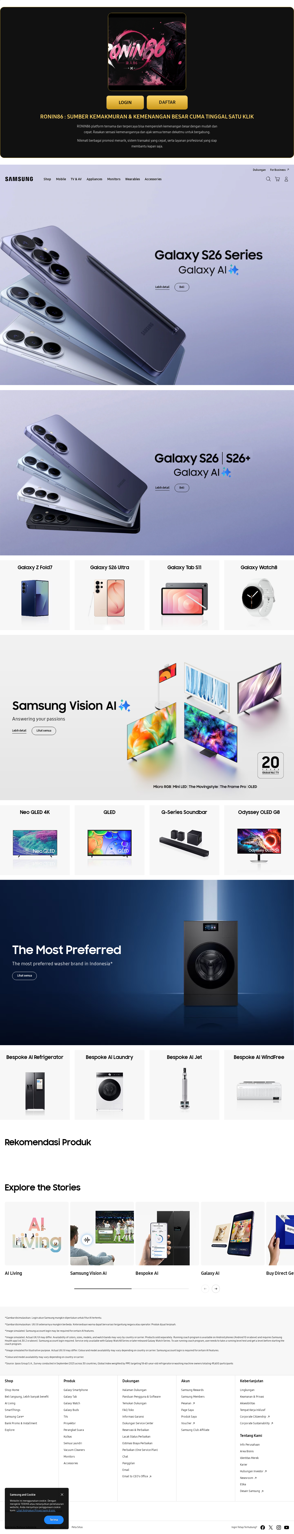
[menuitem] (47, 179)
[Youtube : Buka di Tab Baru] (286, 1527)
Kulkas (68, 1436)
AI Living (10, 1403)
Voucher (186, 1423)
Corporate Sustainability (255, 1423)
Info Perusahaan (250, 1444)
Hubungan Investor (252, 1471)
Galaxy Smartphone (76, 1390)
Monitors (69, 1456)
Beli (181, 287)
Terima (54, 1519)
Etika (243, 1484)
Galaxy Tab (70, 1396)
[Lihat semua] (147, 717)
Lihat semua (44, 730)
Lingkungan (247, 1390)
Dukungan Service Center (137, 1423)
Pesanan (186, 1403)
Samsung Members (192, 1396)
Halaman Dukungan (134, 1390)
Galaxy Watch (72, 1403)
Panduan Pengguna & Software (141, 1396)
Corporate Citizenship (253, 1416)
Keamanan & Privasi (252, 1396)
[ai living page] (36, 1233)
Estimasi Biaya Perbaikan (137, 1443)
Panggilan (128, 1463)
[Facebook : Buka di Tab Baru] (262, 1527)
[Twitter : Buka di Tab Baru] (270, 1527)
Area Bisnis (247, 1451)
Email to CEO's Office (135, 1476)
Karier (243, 1464)
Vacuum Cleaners (74, 1450)
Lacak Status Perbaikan (136, 1436)
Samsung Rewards (192, 1390)
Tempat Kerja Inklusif (252, 1410)
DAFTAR (167, 102)
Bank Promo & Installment (21, 1423)
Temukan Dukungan (134, 1403)
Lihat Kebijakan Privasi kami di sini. (36, 1510)
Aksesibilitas (247, 1403)
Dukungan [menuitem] (259, 170)
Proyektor (70, 1423)
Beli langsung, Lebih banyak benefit (26, 1396)
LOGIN (125, 102)
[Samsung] (19, 179)
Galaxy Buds (71, 1410)
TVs (66, 1416)
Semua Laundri (73, 1443)
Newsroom (247, 1478)
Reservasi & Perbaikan (135, 1430)
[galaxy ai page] (233, 1233)
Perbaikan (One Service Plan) (140, 1450)
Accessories (71, 1463)
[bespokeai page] (167, 1233)
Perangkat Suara (74, 1430)
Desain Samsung (250, 1491)
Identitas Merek (249, 1458)
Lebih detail (162, 287)
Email (125, 1470)
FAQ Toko (128, 1410)
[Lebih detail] (147, 275)
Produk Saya (189, 1416)
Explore (9, 1430)
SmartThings (12, 1410)
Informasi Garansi (133, 1416)
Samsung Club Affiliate (195, 1430)
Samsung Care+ (14, 1416)
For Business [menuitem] (278, 170)
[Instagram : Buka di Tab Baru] (278, 1527)
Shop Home (12, 1390)
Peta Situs (77, 1527)
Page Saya (187, 1410)
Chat (125, 1456)
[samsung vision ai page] (102, 1233)
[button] (277, 179)
